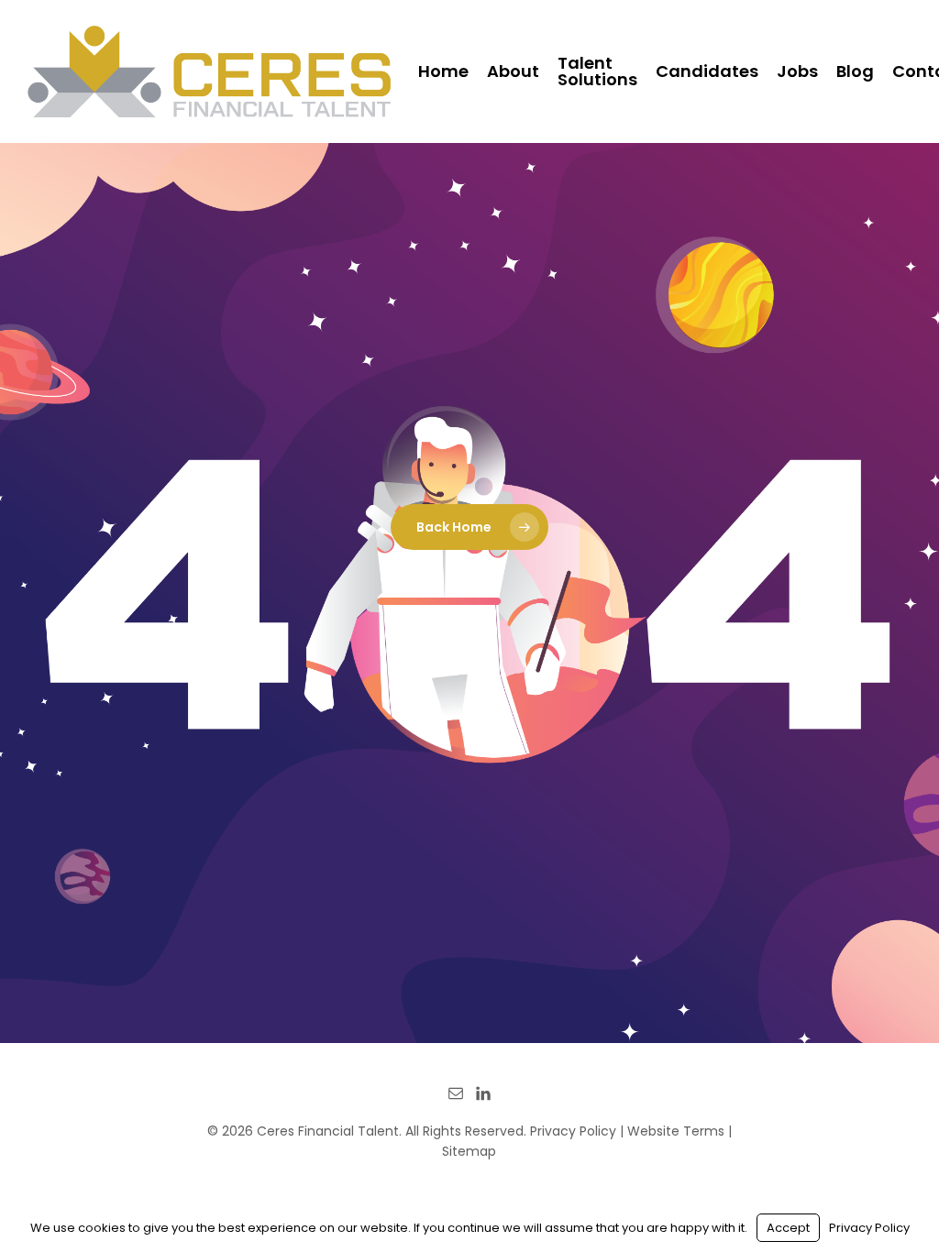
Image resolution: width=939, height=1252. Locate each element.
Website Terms (675, 1131)
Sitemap (469, 1151)
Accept (788, 1227)
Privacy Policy (573, 1131)
